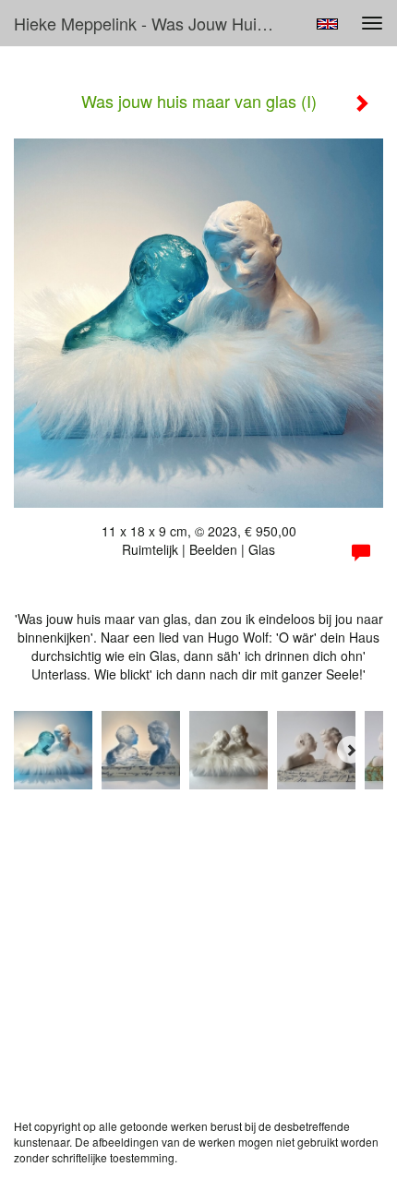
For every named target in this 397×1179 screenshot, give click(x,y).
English (327, 24)
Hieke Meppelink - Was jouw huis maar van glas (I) (151, 23)
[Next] (351, 750)
